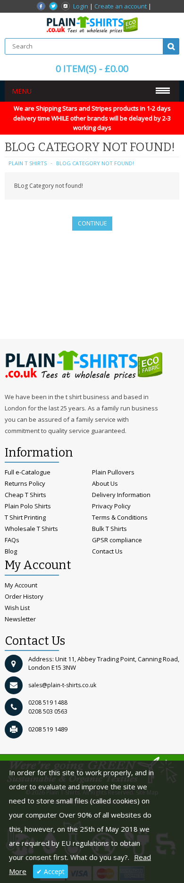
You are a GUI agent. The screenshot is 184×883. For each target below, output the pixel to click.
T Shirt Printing (25, 517)
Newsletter (20, 619)
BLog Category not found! (95, 163)
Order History (24, 596)
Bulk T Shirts (109, 528)
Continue (92, 223)
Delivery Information (121, 494)
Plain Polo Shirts (28, 506)
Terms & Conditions (120, 517)
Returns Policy (25, 483)
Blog (11, 551)
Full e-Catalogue (27, 472)
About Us (105, 483)
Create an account (120, 6)
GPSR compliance (117, 540)
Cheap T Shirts (25, 494)
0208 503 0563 (47, 711)
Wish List (17, 607)
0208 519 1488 (47, 702)
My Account (21, 585)
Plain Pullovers (113, 472)
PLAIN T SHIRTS (27, 163)
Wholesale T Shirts (31, 528)
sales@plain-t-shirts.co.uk (62, 685)
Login (80, 6)
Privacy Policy (111, 506)
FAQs (12, 540)
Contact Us (107, 551)
